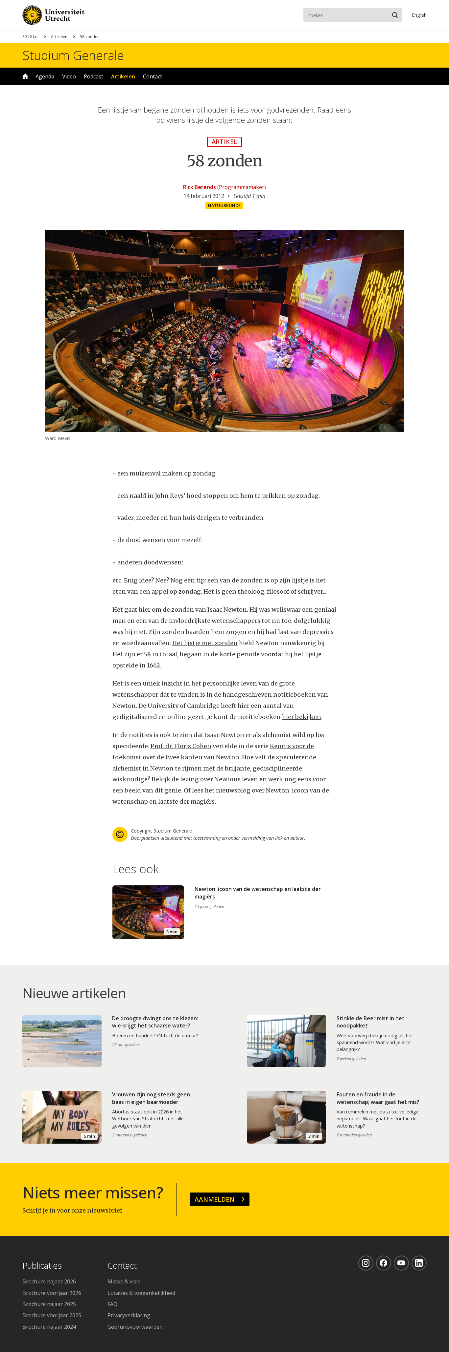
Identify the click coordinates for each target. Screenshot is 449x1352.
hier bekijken (301, 717)
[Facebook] (383, 1263)
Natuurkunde (224, 205)
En (419, 15)
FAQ (112, 1304)
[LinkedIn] (419, 1263)
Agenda (44, 76)
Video (69, 76)
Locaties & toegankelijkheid (141, 1293)
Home (25, 76)
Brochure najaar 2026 (49, 1281)
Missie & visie (123, 1281)
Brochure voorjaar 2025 (51, 1315)
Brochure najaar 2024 (49, 1326)
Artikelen (59, 36)
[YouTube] (401, 1263)
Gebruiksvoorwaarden (135, 1326)
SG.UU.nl (30, 36)
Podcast (93, 76)
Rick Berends (199, 187)
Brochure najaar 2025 (49, 1304)
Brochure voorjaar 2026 (51, 1293)
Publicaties (42, 1266)
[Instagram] (365, 1263)
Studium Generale (73, 55)
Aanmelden (214, 1199)
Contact (152, 76)
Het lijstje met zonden (205, 643)
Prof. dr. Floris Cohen (181, 746)
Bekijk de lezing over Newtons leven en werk (217, 779)
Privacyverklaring (128, 1315)
